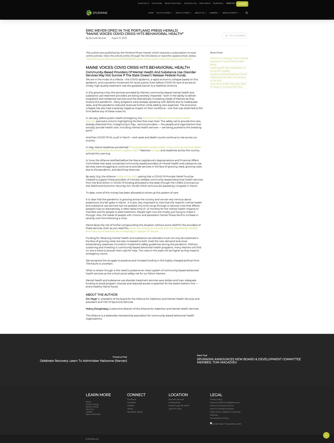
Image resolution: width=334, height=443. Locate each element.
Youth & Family (92, 404)
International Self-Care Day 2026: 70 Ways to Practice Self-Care (228, 85)
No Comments (237, 35)
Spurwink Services (97, 38)
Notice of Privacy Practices (222, 405)
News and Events (93, 414)
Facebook (131, 399)
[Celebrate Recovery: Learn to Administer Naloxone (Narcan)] (83, 360)
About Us (90, 409)
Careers (89, 412)
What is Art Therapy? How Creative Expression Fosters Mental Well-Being (229, 61)
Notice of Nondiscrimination (222, 409)
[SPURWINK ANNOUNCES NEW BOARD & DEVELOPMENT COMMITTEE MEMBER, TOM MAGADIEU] (250, 360)
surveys (155, 150)
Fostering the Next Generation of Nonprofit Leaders (228, 69)
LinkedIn (130, 405)
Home (88, 402)
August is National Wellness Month (228, 74)
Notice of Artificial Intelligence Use (224, 402)
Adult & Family (92, 407)
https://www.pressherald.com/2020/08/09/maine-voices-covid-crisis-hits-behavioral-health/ (139, 59)
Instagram (131, 402)
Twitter (130, 409)
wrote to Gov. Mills (127, 176)
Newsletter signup (135, 412)
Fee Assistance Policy (219, 418)
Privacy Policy (216, 399)
